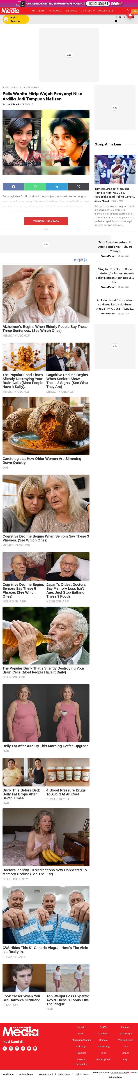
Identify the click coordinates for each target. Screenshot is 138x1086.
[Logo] (10, 10)
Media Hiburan (10, 87)
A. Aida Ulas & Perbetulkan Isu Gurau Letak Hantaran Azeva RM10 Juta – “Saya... (115, 304)
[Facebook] (116, 17)
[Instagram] (120, 17)
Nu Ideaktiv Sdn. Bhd (119, 1072)
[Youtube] (29, 1048)
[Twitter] (124, 17)
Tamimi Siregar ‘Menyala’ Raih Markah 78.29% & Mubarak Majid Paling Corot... (115, 192)
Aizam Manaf (102, 201)
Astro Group (117, 1077)
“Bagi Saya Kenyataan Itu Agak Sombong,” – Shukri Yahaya (115, 246)
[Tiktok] (23, 1048)
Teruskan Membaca (46, 221)
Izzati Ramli (12, 104)
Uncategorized (31, 87)
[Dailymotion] (116, 21)
